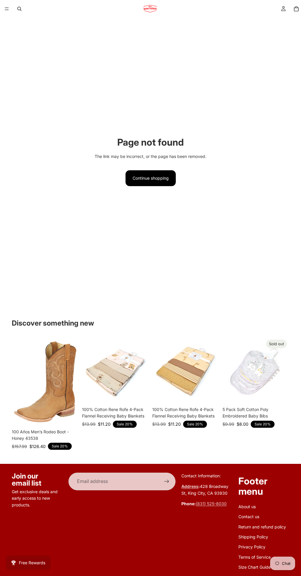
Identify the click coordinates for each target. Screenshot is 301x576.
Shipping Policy (253, 536)
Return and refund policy (262, 526)
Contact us (248, 516)
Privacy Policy (251, 547)
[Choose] (69, 417)
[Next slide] (142, 370)
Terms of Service (254, 557)
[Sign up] (166, 481)
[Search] (19, 8)
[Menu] (7, 9)
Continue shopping (151, 178)
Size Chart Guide (254, 567)
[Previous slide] (88, 370)
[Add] (139, 395)
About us (247, 506)
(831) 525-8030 (211, 503)
